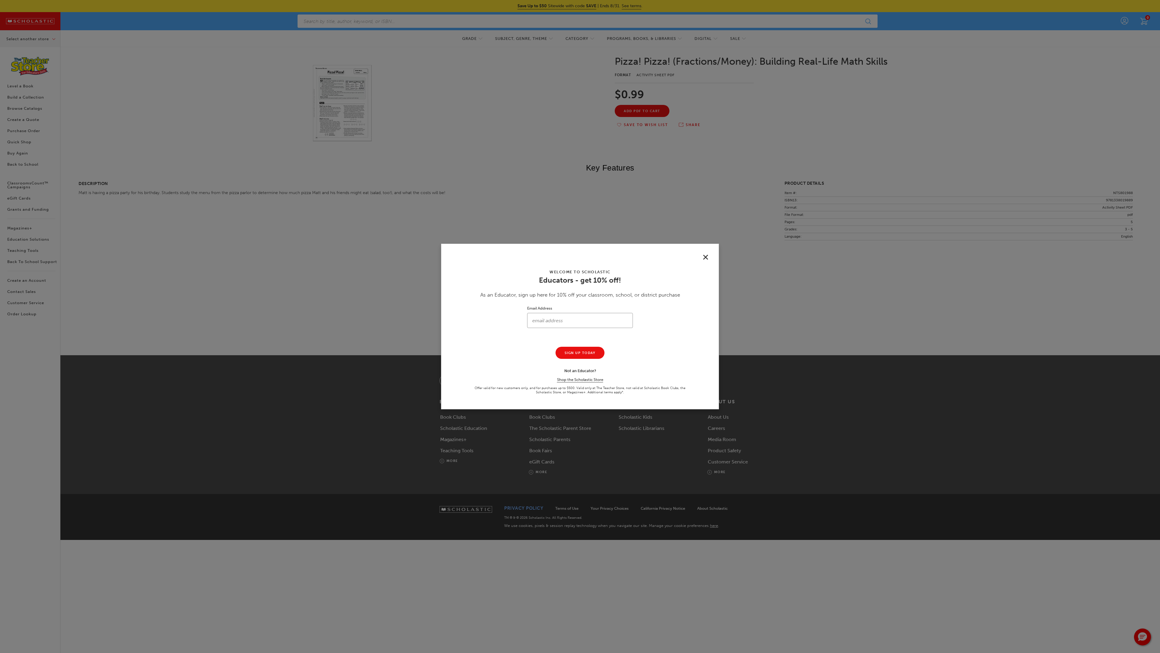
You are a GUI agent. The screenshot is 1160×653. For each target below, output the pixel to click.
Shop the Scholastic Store (580, 379)
